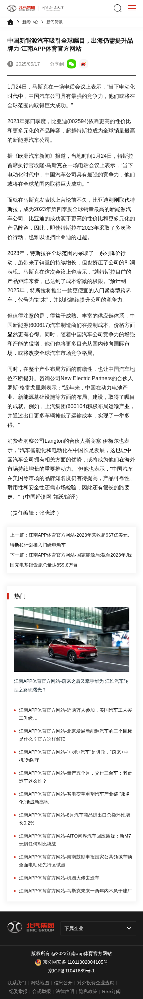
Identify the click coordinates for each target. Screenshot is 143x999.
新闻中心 (30, 22)
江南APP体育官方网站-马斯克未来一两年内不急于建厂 (75, 890)
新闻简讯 (55, 22)
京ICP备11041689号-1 (71, 970)
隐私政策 (88, 991)
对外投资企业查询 (95, 982)
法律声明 (65, 991)
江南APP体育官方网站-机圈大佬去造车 (59, 877)
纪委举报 (18, 991)
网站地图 (40, 982)
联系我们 (16, 982)
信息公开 (63, 982)
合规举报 (41, 991)
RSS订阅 (111, 991)
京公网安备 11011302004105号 (75, 962)
